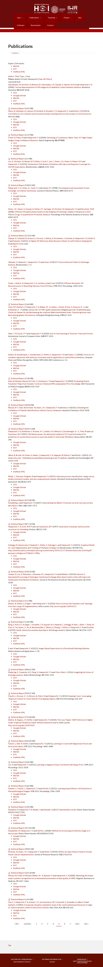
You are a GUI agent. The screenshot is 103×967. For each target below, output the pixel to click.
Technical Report (18, 108)
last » (87, 924)
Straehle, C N (51, 111)
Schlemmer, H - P (15, 310)
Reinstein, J (27, 574)
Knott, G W (78, 111)
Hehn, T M (12, 333)
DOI (15, 93)
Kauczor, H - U (79, 307)
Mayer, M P (77, 161)
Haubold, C (22, 262)
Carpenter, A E (25, 672)
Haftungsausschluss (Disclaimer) (82, 961)
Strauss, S (31, 238)
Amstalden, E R (48, 84)
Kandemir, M (13, 810)
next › (77, 924)
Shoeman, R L (38, 574)
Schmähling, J (13, 503)
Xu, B (29, 627)
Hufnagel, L (52, 545)
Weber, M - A (45, 307)
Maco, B (11, 111)
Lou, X (10, 161)
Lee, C (51, 161)
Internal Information (51, 959)
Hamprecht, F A (86, 84)
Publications (34, 18)
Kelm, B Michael (14, 381)
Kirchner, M (26, 84)
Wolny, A (49, 238)
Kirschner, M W (87, 209)
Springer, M (49, 209)
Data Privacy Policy (22, 962)
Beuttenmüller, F (38, 627)
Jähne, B (11, 455)
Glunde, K (59, 84)
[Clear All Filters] (45, 79)
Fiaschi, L (12, 696)
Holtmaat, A (21, 111)
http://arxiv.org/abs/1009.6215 (63, 606)
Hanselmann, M (14, 84)
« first (16, 924)
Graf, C (45, 161)
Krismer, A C (38, 431)
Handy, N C (47, 188)
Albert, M (81, 902)
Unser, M (48, 262)
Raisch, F (67, 455)
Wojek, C (36, 810)
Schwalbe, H (72, 902)
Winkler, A (65, 574)
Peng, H (35, 672)
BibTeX (16, 66)
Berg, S (11, 624)
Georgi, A (30, 209)
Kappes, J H (21, 720)
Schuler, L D (34, 902)
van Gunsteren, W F (44, 526)
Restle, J (78, 455)
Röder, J (11, 476)
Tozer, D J (35, 188)
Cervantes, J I (20, 627)
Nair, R (19, 743)
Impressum (81, 959)
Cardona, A (42, 283)
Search (16, 53)
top (9, 945)
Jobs (80, 18)
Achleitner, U (27, 431)
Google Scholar (19, 95)
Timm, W (21, 407)
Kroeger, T (27, 624)
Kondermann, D (36, 354)
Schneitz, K (17, 241)
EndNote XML (19, 72)
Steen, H (68, 161)
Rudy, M (90, 624)
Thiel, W (83, 431)
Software (20, 25)
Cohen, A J (26, 188)
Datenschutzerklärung (21, 959)
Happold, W (58, 455)
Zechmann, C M (44, 381)
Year (28, 76)
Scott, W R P (27, 526)
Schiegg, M (12, 545)
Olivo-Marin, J (61, 672)
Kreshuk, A (40, 111)
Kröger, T (29, 603)
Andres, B (19, 283)
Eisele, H (28, 455)
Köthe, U (38, 161)
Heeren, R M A (70, 84)
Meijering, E (13, 672)
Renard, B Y (36, 84)
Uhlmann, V (12, 262)
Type (22, 76)
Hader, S (36, 455)
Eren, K (11, 627)
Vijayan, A (12, 238)
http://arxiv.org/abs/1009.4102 (21, 725)
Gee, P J (11, 902)
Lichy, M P (12, 307)
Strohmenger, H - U (71, 431)
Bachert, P (21, 307)
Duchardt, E (61, 902)
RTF (15, 69)
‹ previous (27, 924)
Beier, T (83, 624)
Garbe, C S (72, 354)
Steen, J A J (59, 161)
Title (16, 76)
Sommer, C (12, 788)
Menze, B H (27, 381)
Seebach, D (12, 905)
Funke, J (11, 283)
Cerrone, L (40, 238)
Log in (52, 962)
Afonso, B (33, 696)
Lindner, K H (49, 431)
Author (11, 76)
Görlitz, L (41, 831)
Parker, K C (38, 209)
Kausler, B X (49, 624)
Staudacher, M (14, 831)
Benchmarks (36, 25)
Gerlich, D (46, 788)
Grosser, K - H (22, 696)
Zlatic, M (41, 696)
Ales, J (76, 624)
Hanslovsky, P (23, 545)
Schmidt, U (48, 810)
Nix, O (34, 381)
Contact (50, 25)
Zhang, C (58, 627)
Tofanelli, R (22, 238)
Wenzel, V (58, 431)
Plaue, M (19, 137)
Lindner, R (12, 574)
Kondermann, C (23, 354)
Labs (19, 18)
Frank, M (11, 137)
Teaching (51, 18)
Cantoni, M (31, 111)
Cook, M (53, 283)
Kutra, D (18, 624)
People (66, 18)
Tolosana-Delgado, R (24, 476)
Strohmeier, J (59, 238)
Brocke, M (20, 455)
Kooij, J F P (22, 333)
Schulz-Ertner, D (65, 307)
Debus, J (54, 307)
